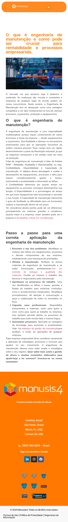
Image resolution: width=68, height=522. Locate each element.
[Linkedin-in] (27, 459)
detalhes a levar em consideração (36, 218)
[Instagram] (34, 459)
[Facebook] (41, 459)
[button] (49, 7)
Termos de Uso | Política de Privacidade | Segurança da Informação (31, 516)
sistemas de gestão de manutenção (40, 328)
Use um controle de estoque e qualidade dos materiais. (37, 271)
